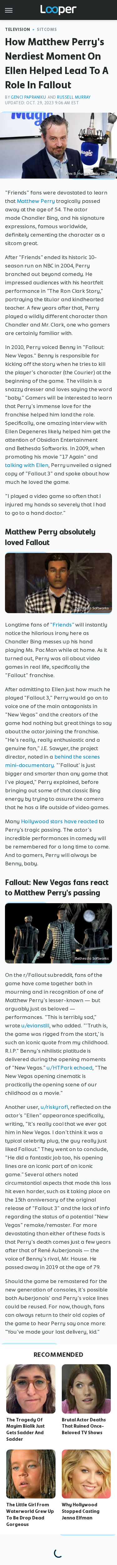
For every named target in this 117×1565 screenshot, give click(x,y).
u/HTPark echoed (69, 1067)
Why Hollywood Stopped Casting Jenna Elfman (81, 1511)
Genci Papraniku (28, 97)
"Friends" (62, 624)
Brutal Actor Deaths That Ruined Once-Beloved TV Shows (84, 1426)
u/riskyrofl (54, 1107)
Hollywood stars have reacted (59, 821)
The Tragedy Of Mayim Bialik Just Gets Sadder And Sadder (25, 1429)
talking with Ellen (26, 465)
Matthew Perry (36, 201)
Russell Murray (73, 97)
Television (17, 29)
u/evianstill (35, 1025)
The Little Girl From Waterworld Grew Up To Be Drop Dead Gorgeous (30, 1514)
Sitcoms (47, 29)
